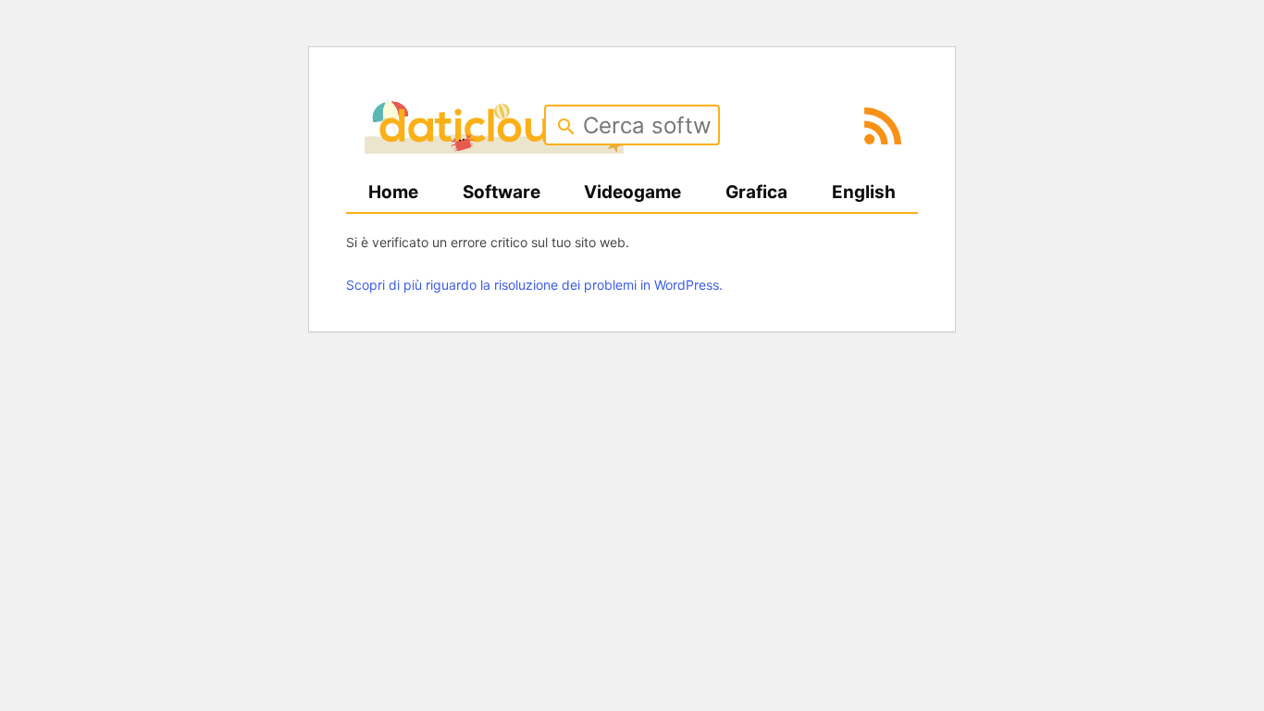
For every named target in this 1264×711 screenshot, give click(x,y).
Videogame (632, 192)
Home (393, 192)
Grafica (756, 192)
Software (501, 192)
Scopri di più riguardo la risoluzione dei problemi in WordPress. (534, 285)
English (864, 192)
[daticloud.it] (494, 147)
